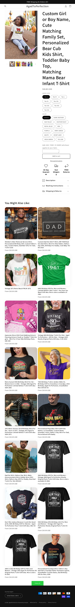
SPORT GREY (58, 135)
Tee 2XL (56, 101)
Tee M (55, 97)
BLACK (46, 117)
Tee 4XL (56, 106)
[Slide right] (35, 64)
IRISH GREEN (48, 139)
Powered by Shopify (23, 602)
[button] (5, 6)
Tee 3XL (46, 106)
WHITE (46, 135)
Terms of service (52, 602)
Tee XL (46, 101)
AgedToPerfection (13, 602)
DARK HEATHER (59, 117)
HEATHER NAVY (61, 122)
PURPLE (47, 131)
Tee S (46, 97)
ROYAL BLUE (48, 126)
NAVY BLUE (48, 122)
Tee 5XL (46, 110)
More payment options (56, 161)
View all (37, 583)
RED (59, 126)
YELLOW (60, 139)
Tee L (63, 97)
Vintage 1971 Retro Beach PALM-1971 (18, 288)
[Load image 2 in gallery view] (18, 64)
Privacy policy (42, 602)
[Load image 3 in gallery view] (24, 64)
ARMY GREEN (59, 131)
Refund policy (33, 602)
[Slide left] (7, 64)
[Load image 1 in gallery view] (12, 64)
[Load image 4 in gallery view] (30, 64)
